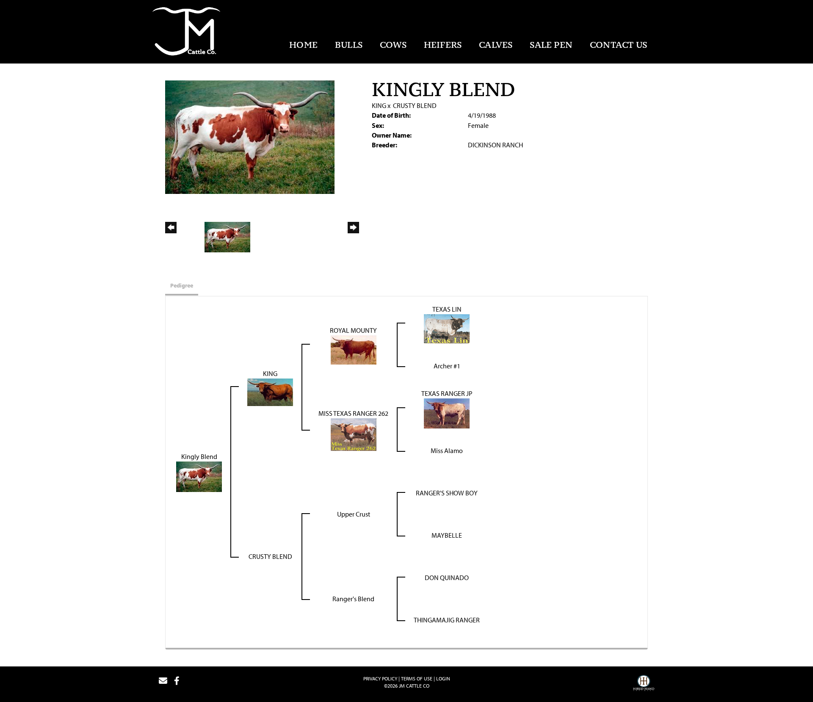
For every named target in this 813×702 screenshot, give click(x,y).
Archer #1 (447, 366)
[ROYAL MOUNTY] (353, 349)
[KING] (270, 391)
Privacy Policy (380, 678)
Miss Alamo (447, 450)
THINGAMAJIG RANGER (447, 620)
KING (379, 105)
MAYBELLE (446, 535)
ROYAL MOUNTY (353, 330)
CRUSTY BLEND (415, 105)
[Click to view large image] (250, 136)
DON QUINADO (447, 577)
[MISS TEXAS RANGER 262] (353, 433)
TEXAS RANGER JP (447, 393)
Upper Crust (353, 514)
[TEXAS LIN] (447, 327)
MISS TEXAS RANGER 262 (353, 413)
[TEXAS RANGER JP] (447, 412)
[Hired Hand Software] (643, 684)
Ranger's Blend (353, 598)
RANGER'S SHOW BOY (447, 493)
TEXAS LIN (447, 309)
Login (443, 678)
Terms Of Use (416, 678)
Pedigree (181, 285)
